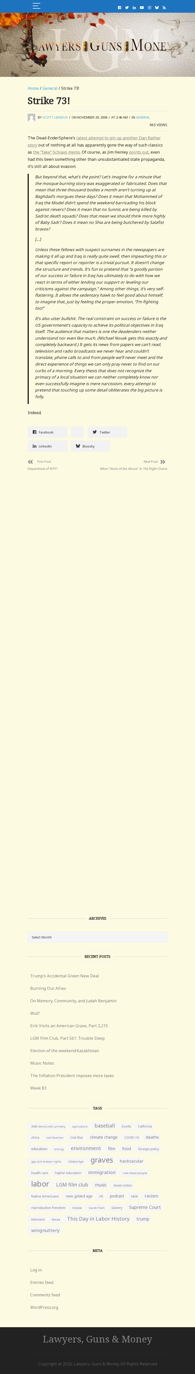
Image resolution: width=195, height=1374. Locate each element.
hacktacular (131, 1161)
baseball (104, 1125)
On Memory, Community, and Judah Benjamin (73, 1001)
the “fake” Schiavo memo (56, 152)
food (126, 1148)
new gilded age (79, 1195)
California (145, 1126)
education (39, 1148)
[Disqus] (97, 538)
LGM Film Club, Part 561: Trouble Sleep (67, 1038)
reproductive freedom (48, 1207)
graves (101, 1160)
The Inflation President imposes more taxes (72, 1075)
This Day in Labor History (98, 1218)
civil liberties (54, 1137)
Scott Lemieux (55, 117)
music (101, 1185)
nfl (101, 1196)
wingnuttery (45, 1230)
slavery (116, 1208)
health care (39, 1173)
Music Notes (42, 1063)
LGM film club (72, 1184)
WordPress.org (44, 1307)
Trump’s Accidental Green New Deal (64, 976)
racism (151, 1196)
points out (139, 152)
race (134, 1196)
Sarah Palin (97, 1208)
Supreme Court (145, 1207)
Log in (36, 1270)
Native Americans (45, 1196)
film (111, 1148)
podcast (117, 1196)
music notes (122, 1185)
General (50, 88)
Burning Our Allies (48, 988)
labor (40, 1184)
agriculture (80, 1126)
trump (142, 1219)
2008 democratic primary (48, 1126)
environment (86, 1148)
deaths (152, 1137)
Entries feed (41, 1282)
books (126, 1126)
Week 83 (38, 1088)
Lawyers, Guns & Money (97, 1338)
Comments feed (45, 1295)
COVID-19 (131, 1137)
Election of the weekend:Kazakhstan (64, 1050)
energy (59, 1149)
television (38, 1219)
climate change (104, 1137)
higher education (68, 1173)
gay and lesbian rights (46, 1161)
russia (77, 1207)
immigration (102, 1172)
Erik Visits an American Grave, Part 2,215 (69, 1026)
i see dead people (134, 1173)
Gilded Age (76, 1161)
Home (33, 88)
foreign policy (148, 1149)
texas (56, 1219)
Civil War (76, 1137)
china (35, 1137)
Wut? (35, 1013)
